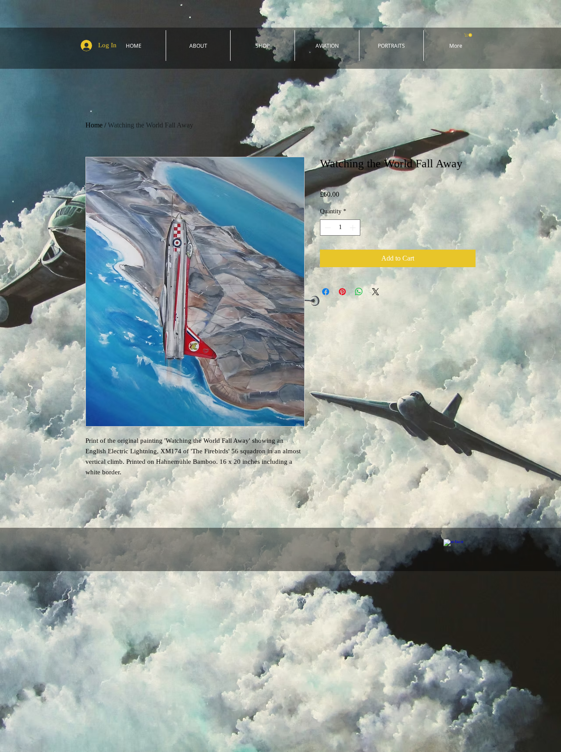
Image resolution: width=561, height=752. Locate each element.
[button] (468, 35)
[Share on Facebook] (325, 291)
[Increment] (353, 227)
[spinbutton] (340, 227)
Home (94, 125)
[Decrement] (326, 227)
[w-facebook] (453, 549)
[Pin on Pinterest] (342, 291)
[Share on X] (375, 291)
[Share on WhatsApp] (359, 291)
